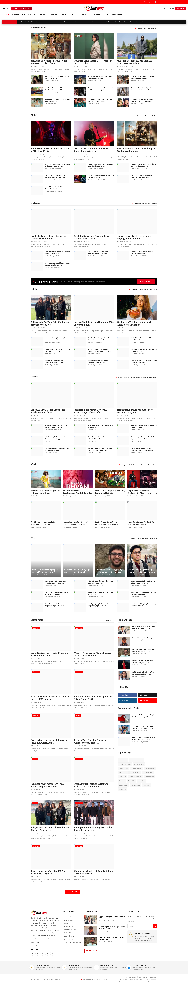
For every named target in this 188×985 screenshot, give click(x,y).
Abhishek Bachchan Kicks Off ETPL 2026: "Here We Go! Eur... (134, 62)
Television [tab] (151, 28)
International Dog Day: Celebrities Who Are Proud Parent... (143, 77)
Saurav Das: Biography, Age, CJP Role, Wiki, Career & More (142, 571)
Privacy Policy (68, 926)
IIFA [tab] (156, 28)
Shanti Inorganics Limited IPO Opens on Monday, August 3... (49, 872)
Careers (61, 2)
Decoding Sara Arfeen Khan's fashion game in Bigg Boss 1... (142, 727)
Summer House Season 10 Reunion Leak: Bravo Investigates (57, 165)
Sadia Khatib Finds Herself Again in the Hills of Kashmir (143, 339)
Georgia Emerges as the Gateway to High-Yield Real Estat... (49, 741)
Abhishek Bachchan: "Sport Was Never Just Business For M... (142, 89)
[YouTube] (173, 8)
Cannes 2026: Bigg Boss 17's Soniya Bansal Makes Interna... (100, 165)
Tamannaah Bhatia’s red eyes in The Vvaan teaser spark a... (135, 411)
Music (74, 15)
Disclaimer (67, 923)
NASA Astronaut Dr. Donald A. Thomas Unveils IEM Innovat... (50, 697)
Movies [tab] (120, 377)
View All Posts (109, 620)
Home (7, 15)
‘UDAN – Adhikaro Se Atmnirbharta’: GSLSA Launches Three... (92, 654)
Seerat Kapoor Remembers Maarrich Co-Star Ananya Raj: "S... (101, 89)
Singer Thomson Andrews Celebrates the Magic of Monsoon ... (142, 492)
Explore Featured (145, 282)
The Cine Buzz (121, 66)
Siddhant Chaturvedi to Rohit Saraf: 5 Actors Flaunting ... (144, 350)
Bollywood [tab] (140, 28)
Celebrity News (149, 777)
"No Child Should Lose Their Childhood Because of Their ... (55, 89)
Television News (148, 772)
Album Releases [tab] (152, 465)
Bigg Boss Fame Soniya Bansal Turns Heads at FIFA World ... (144, 362)
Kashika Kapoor (150, 768)
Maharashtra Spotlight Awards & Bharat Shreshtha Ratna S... (94, 872)
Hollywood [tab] (140, 116)
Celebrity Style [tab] (142, 289)
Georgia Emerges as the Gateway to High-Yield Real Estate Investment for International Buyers (150, 22)
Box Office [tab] (139, 377)
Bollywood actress (137, 768)
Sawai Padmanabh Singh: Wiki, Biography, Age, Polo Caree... (55, 605)
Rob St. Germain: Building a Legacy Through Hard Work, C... (57, 264)
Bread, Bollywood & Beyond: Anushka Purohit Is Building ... (98, 253)
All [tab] (135, 28)
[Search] (8, 8)
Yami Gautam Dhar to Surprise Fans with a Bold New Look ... (100, 438)
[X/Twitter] (167, 8)
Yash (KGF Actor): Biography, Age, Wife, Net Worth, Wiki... (45, 571)
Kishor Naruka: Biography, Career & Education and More (143, 593)
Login (143, 2)
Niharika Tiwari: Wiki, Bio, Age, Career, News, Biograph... (142, 662)
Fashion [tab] (134, 289)
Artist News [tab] (136, 465)
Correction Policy (69, 939)
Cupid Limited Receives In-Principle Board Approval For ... (49, 654)
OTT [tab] (145, 28)
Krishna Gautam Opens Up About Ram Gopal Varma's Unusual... (143, 100)
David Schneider (35, 154)
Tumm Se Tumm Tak (135, 777)
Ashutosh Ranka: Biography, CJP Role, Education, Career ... (110, 571)
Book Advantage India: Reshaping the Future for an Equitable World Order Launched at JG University (84, 22)
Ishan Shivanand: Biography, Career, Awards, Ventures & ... (101, 582)
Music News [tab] (153, 116)
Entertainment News (136, 760)
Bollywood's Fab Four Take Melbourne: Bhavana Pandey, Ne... (50, 323)
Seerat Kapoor (123, 772)
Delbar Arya (122, 789)
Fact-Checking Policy (70, 930)
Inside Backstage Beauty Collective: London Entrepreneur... (49, 237)
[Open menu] (3, 8)
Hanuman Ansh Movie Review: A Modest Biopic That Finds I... (90, 411)
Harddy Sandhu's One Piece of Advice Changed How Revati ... (75, 523)
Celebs (55, 15)
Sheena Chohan (135, 772)
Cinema (65, 15)
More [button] (154, 377)
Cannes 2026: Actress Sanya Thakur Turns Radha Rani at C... (143, 165)
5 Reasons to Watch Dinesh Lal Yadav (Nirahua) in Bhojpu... (58, 449)
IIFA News (122, 781)
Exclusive (44, 15)
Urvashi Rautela (123, 768)
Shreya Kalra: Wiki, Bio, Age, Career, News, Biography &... (77, 571)
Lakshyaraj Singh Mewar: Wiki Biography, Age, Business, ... (98, 605)
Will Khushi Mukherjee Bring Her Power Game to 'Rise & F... (99, 339)
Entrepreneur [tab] (153, 539)
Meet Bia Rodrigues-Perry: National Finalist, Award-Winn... (92, 237)
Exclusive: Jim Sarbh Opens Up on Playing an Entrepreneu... (134, 237)
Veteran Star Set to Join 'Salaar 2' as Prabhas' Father (100, 426)
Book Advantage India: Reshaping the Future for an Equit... (93, 697)
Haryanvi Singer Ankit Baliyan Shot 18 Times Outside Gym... (46, 492)
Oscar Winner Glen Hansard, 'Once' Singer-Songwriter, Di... (91, 149)
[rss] (52, 954)
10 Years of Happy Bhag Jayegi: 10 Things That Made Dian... (100, 100)
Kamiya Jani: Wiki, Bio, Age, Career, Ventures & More (143, 605)
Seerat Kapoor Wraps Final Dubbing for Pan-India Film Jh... (100, 77)
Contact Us (34, 2)
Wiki (107, 15)
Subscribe (180, 8)
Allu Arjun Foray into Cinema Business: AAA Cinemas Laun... (142, 449)
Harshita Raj (34, 328)
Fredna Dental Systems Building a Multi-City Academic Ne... (91, 785)
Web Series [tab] (126, 377)
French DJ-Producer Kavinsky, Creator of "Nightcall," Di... (50, 149)
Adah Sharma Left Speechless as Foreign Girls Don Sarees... (143, 738)
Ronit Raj (33, 66)
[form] (155, 926)
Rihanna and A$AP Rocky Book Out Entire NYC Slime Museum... (143, 176)
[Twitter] (37, 954)
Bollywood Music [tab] (127, 465)
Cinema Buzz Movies (125, 764)
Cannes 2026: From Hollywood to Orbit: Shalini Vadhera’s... (142, 253)
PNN (32, 658)
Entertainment (20, 15)
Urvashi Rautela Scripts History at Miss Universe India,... (94, 323)
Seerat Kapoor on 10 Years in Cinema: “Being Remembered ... (99, 350)
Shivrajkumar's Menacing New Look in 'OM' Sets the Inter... (93, 828)
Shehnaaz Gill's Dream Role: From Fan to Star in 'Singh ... (93, 62)
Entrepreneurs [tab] (152, 203)
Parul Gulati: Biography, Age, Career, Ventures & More (101, 593)
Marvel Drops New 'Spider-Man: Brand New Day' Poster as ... (56, 188)
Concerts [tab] (143, 465)
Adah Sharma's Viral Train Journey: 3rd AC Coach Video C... (57, 77)
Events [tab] (147, 116)
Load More (71, 892)
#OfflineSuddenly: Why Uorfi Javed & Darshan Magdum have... (144, 673)
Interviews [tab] (137, 203)
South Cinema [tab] (147, 377)
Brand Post (117, 15)
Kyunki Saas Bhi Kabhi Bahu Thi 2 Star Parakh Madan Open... (56, 362)
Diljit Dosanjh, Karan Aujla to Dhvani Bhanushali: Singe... (43, 523)
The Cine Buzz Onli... (137, 719)
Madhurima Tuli (123, 785)
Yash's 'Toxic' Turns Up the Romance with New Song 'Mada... (108, 523)
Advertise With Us (52, 2)
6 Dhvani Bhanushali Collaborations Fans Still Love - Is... (77, 492)
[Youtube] (47, 954)
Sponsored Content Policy (72, 942)
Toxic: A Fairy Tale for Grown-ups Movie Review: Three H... (48, 411)
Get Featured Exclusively (22, 8)
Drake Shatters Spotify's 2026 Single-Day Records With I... (101, 176)
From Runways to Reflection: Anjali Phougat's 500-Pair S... (57, 350)
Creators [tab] (138, 539)
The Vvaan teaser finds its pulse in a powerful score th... (144, 426)
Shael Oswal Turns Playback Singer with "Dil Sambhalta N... (142, 523)
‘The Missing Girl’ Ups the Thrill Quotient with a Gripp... (56, 438)
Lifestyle (97, 15)
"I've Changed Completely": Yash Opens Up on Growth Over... (142, 438)
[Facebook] (164, 8)
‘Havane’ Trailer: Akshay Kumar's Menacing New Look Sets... (57, 426)
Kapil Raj (33, 415)
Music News (141, 781)
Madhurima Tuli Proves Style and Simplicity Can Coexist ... (134, 323)
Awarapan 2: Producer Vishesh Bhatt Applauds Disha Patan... (58, 100)
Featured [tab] (144, 203)
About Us (42, 2)
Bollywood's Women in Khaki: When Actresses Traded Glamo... (49, 62)
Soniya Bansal (136, 785)
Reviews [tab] (132, 377)
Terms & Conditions (70, 917)
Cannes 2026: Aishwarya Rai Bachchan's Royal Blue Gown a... (56, 176)
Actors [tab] (133, 539)
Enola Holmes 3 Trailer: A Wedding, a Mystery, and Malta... (136, 149)
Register (150, 2)
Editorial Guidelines (70, 933)
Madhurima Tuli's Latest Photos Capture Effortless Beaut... (99, 362)
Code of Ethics (69, 920)
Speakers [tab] (145, 539)
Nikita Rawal (122, 777)
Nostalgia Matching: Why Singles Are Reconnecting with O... (143, 716)
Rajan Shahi (146, 785)
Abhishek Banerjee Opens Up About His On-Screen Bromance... (100, 449)
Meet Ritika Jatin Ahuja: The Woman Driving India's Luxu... (57, 253)
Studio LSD (131, 781)
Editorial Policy (69, 936)
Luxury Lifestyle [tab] (152, 289)
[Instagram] (170, 8)
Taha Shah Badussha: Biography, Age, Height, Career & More (56, 593)
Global (33, 15)
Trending (85, 15)
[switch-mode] (156, 2)
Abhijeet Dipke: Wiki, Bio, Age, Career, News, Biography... (142, 639)
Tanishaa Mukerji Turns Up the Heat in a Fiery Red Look (57, 339)
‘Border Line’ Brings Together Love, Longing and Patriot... (110, 492)
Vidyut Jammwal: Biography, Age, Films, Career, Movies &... (143, 582)
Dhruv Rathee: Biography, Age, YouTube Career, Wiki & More (55, 582)
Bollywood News (139, 764)
